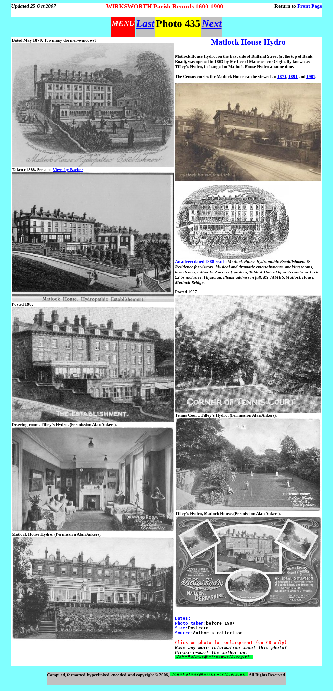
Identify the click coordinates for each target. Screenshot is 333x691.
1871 (281, 76)
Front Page (309, 6)
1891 (293, 76)
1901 (310, 76)
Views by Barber (68, 169)
